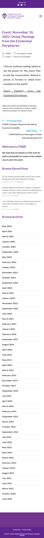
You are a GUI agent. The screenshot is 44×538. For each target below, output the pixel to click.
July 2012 (6, 437)
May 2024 (7, 257)
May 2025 (7, 226)
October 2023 (9, 277)
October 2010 (9, 493)
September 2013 (10, 416)
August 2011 (8, 473)
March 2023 (8, 293)
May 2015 (7, 360)
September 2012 (10, 432)
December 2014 (9, 380)
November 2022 (10, 303)
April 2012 (7, 452)
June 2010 (7, 499)
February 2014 (9, 411)
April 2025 (7, 231)
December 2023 (9, 272)
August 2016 (8, 344)
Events (8, 57)
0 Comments (19, 182)
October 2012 (9, 427)
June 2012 (7, 442)
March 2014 (8, 406)
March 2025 (8, 236)
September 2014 (10, 391)
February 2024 (9, 262)
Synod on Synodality (22, 57)
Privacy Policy (26, 530)
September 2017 (10, 339)
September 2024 (10, 252)
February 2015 (9, 375)
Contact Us (16, 530)
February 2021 (9, 324)
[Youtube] (21, 5)
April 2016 (7, 349)
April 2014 (7, 401)
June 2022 (7, 313)
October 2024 (9, 247)
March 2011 (8, 488)
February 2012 (9, 463)
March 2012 (8, 457)
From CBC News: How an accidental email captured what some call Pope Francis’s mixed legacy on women (21, 203)
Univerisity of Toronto (18, 111)
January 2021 (8, 329)
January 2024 (8, 267)
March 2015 (8, 370)
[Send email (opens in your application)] (25, 5)
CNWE (8, 53)
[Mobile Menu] (40, 16)
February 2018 (9, 334)
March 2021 (8, 319)
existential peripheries (19, 106)
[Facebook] (18, 5)
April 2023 (7, 288)
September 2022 (10, 308)
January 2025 (8, 241)
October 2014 (9, 385)
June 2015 (7, 355)
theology (5, 111)
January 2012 (8, 468)
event (8, 106)
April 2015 (7, 365)
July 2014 (6, 396)
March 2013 (8, 421)
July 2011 (6, 478)
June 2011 (7, 483)
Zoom (30, 111)
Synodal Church (31, 108)
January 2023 (8, 298)
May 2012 (7, 447)
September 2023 (10, 283)
